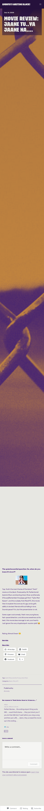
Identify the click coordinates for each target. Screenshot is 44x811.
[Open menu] (40, 4)
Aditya (6, 705)
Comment (33, 764)
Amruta (7, 691)
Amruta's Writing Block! (16, 4)
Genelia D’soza (16, 678)
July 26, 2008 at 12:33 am (11, 707)
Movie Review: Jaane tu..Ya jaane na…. (21, 24)
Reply (6, 731)
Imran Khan (24, 678)
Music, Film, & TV (13, 681)
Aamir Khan (8, 678)
